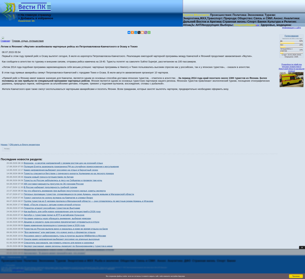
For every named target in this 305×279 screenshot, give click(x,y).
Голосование (292, 36)
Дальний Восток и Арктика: (202, 21)
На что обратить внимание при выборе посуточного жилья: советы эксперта (65, 191)
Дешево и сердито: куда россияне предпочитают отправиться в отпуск (61, 222)
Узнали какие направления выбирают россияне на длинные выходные (62, 239)
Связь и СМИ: (263, 18)
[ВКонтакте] (129, 32)
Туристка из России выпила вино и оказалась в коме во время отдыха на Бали (66, 229)
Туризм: (270, 14)
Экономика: (255, 14)
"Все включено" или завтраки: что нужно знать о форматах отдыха (59, 232)
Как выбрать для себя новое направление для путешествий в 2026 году (62, 211)
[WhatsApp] (149, 32)
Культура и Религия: (282, 21)
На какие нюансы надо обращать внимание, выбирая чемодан (57, 218)
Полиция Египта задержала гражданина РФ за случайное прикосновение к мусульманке (71, 166)
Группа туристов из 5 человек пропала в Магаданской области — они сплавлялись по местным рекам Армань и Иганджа (88, 201)
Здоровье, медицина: (276, 24)
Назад (4, 144)
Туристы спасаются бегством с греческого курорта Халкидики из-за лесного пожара (69, 173)
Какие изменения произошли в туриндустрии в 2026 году (54, 225)
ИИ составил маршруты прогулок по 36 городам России (54, 184)
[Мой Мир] (135, 32)
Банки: (262, 21)
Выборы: (227, 24)
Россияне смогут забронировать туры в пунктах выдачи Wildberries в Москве (65, 235)
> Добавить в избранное (35, 18)
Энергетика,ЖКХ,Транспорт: (203, 18)
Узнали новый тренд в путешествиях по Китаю (49, 177)
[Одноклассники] (132, 32)
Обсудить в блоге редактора (24, 144)
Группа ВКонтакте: (196, 14)
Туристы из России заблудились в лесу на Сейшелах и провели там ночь (63, 180)
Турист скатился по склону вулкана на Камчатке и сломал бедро (58, 197)
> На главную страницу (34, 14)
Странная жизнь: (235, 21)
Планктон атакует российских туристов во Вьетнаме (52, 208)
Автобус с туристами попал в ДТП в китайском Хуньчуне (54, 215)
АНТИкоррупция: (208, 24)
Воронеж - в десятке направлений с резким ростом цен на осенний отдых (63, 163)
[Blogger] (142, 32)
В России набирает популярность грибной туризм (50, 187)
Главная (5, 40)
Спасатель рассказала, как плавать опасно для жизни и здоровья (59, 242)
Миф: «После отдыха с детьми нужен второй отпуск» (52, 204)
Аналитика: (292, 18)
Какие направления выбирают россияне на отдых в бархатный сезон (61, 170)
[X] (139, 32)
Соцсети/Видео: (247, 24)
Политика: (240, 14)
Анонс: (278, 18)
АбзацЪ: (189, 24)
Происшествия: (221, 14)
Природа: (230, 18)
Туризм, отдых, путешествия (28, 40)
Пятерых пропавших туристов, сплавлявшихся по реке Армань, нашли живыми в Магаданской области (79, 194)
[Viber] (145, 32)
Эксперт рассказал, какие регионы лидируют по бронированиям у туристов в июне (68, 246)
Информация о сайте (291, 28)
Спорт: (252, 21)
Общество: (245, 18)
